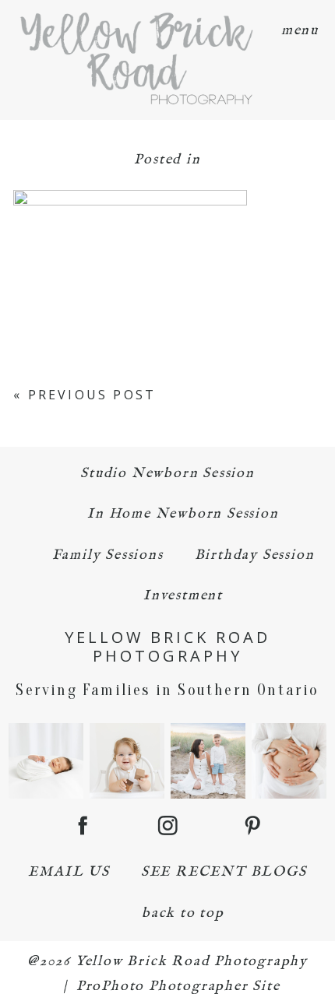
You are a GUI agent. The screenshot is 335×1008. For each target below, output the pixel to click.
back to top (183, 913)
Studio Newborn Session (167, 474)
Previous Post (92, 394)
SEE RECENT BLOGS (224, 872)
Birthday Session (255, 555)
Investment (183, 596)
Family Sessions (108, 555)
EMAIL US (68, 872)
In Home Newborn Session (182, 514)
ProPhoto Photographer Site (178, 987)
